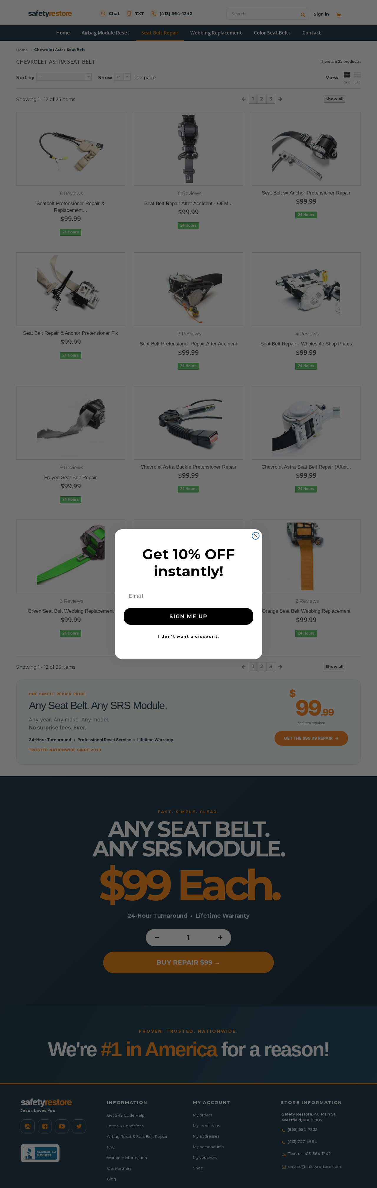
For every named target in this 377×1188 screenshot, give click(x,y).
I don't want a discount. (188, 636)
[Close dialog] (255, 535)
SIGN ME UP (188, 616)
